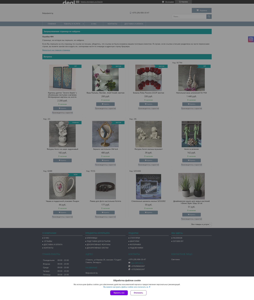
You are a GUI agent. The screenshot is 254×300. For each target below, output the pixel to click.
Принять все (119, 293)
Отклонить (138, 293)
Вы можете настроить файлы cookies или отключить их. (126, 287)
